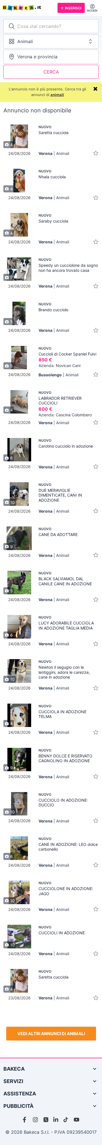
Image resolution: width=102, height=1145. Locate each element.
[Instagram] (36, 1119)
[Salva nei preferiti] (96, 153)
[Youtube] (76, 1119)
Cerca (51, 72)
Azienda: (59, 365)
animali (57, 94)
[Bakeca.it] (27, 8)
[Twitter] (46, 1119)
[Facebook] (25, 1119)
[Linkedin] (56, 1119)
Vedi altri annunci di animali (51, 1033)
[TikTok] (66, 1119)
